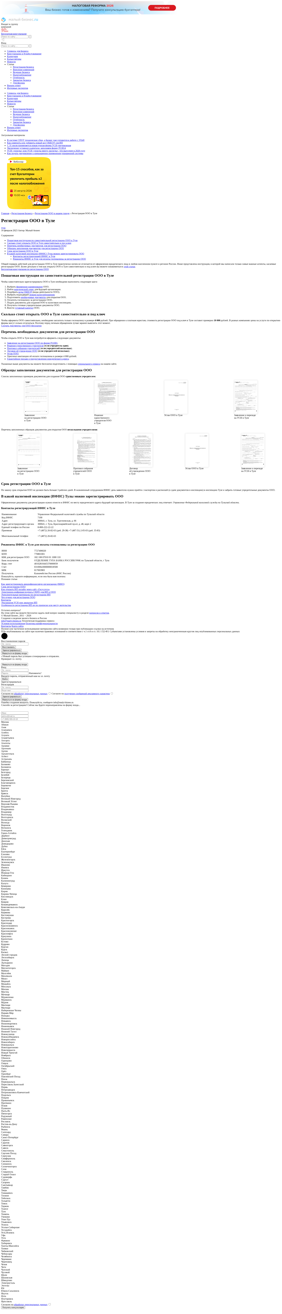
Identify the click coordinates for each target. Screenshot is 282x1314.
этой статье (129, 266)
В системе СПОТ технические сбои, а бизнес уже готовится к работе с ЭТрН (45, 140)
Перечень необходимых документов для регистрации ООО (36, 245)
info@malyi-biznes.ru (11, 621)
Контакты (6, 600)
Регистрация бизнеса (21, 213)
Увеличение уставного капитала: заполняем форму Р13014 (36, 148)
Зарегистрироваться (11, 650)
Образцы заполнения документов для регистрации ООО (35, 248)
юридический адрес (24, 289)
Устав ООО (13, 353)
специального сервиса (89, 364)
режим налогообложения (41, 294)
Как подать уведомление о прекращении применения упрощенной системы (45, 153)
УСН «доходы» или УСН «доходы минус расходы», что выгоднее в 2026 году (46, 150)
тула (3, 228)
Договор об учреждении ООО (22, 351)
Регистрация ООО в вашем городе (52, 213)
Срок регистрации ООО (13, 586)
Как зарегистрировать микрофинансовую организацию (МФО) (32, 584)
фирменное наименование (29, 286)
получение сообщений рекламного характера (87, 693)
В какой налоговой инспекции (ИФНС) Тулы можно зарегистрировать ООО (45, 253)
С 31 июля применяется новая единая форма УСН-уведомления (39, 145)
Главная (5, 213)
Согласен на (24, 693)
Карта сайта (18, 626)
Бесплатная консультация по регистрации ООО (25, 269)
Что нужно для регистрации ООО (18, 597)
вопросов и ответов (99, 613)
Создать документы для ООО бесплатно (21, 325)
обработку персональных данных (30, 693)
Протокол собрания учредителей (23, 348)
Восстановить (8, 647)
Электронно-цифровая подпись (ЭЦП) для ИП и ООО (28, 592)
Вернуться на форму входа (14, 653)
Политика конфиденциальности (42, 623)
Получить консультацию (13, 1307)
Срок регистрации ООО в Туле (22, 251)
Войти (5, 679)
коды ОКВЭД (25, 292)
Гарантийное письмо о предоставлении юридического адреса (38, 359)
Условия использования (13, 623)
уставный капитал (24, 308)
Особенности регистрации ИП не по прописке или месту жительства (36, 605)
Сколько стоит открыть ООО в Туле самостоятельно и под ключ (39, 243)
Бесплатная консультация (13, 33)
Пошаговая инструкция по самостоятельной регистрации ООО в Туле (42, 240)
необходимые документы (33, 297)
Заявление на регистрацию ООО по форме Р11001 (32, 343)
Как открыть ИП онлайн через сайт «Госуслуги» (25, 589)
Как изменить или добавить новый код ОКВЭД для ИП (35, 143)
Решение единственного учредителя (25, 345)
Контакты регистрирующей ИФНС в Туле (34, 256)
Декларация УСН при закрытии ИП (19, 602)
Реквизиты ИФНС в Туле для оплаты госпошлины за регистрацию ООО (49, 259)
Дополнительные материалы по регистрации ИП (26, 594)
